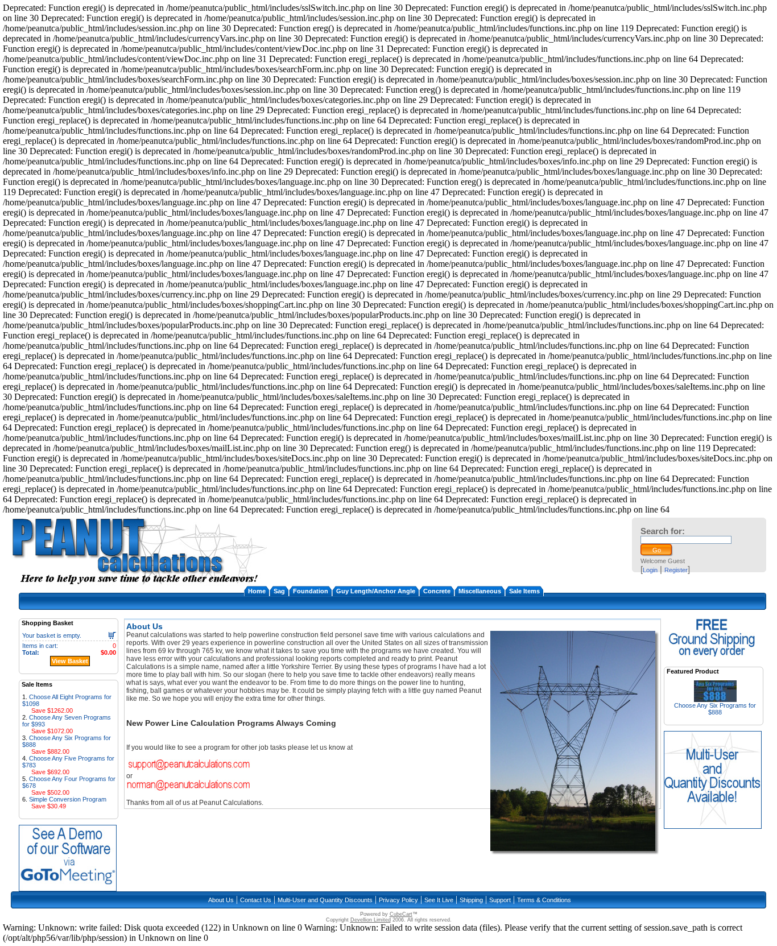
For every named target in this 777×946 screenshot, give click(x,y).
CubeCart (401, 914)
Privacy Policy (398, 900)
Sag (279, 591)
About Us (221, 900)
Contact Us (255, 900)
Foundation (310, 591)
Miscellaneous (479, 591)
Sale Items (524, 591)
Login (650, 570)
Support (500, 900)
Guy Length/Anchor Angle (375, 591)
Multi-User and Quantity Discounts (325, 900)
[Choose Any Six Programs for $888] (715, 699)
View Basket (70, 661)
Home (257, 591)
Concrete (437, 591)
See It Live (438, 900)
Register (676, 570)
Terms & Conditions (544, 900)
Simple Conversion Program (67, 799)
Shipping (471, 900)
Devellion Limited (370, 920)
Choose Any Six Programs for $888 (715, 709)
